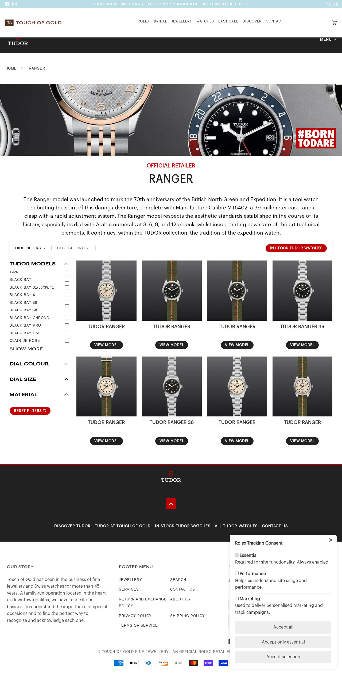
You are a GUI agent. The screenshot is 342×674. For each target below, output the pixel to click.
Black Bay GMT (25, 333)
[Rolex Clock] (308, 22)
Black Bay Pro (25, 325)
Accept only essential (283, 642)
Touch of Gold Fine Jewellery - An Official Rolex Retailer (167, 652)
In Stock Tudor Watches (296, 248)
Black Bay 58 (23, 303)
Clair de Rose (25, 341)
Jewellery (130, 580)
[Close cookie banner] (331, 540)
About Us (180, 599)
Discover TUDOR (72, 526)
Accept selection (283, 657)
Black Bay (21, 280)
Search (178, 580)
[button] (143, 23)
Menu (326, 39)
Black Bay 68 (23, 310)
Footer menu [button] (136, 567)
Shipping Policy (187, 616)
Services (129, 589)
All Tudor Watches (236, 526)
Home (11, 68)
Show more (26, 349)
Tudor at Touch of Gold (123, 526)
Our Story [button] (20, 567)
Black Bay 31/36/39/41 (32, 287)
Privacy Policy (135, 616)
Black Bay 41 (23, 295)
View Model (106, 345)
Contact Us (275, 526)
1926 (14, 272)
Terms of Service (138, 625)
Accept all (283, 627)
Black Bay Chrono (29, 318)
